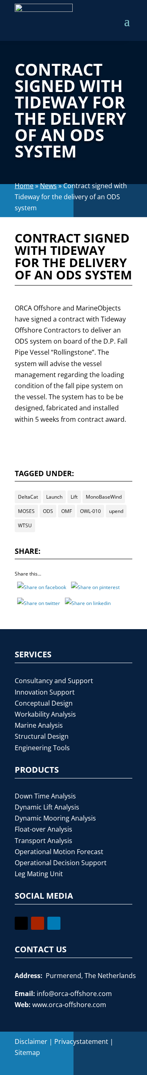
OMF (66, 511)
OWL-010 (90, 511)
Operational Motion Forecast (59, 851)
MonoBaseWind (104, 496)
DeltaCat (28, 496)
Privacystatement (81, 1041)
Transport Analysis (43, 840)
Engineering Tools (42, 747)
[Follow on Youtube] (37, 923)
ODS (48, 511)
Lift (74, 496)
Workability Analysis (45, 714)
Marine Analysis (39, 725)
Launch (54, 496)
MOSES (26, 511)
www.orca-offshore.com (69, 1004)
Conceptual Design (44, 703)
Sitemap (27, 1052)
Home (24, 185)
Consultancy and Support (54, 680)
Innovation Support (45, 692)
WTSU (25, 525)
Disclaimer (31, 1041)
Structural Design (42, 736)
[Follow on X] (21, 923)
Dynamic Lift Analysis (47, 807)
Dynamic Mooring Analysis (55, 818)
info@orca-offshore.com (74, 993)
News (48, 185)
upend (116, 511)
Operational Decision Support (61, 862)
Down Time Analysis (45, 796)
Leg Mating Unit (39, 873)
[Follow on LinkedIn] (53, 923)
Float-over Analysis (43, 829)
